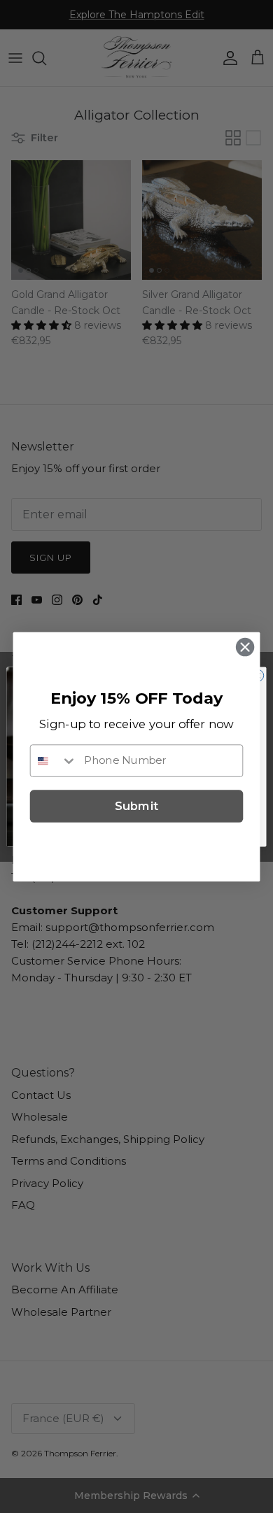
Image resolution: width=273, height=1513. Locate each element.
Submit (136, 805)
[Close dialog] (245, 647)
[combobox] (54, 760)
